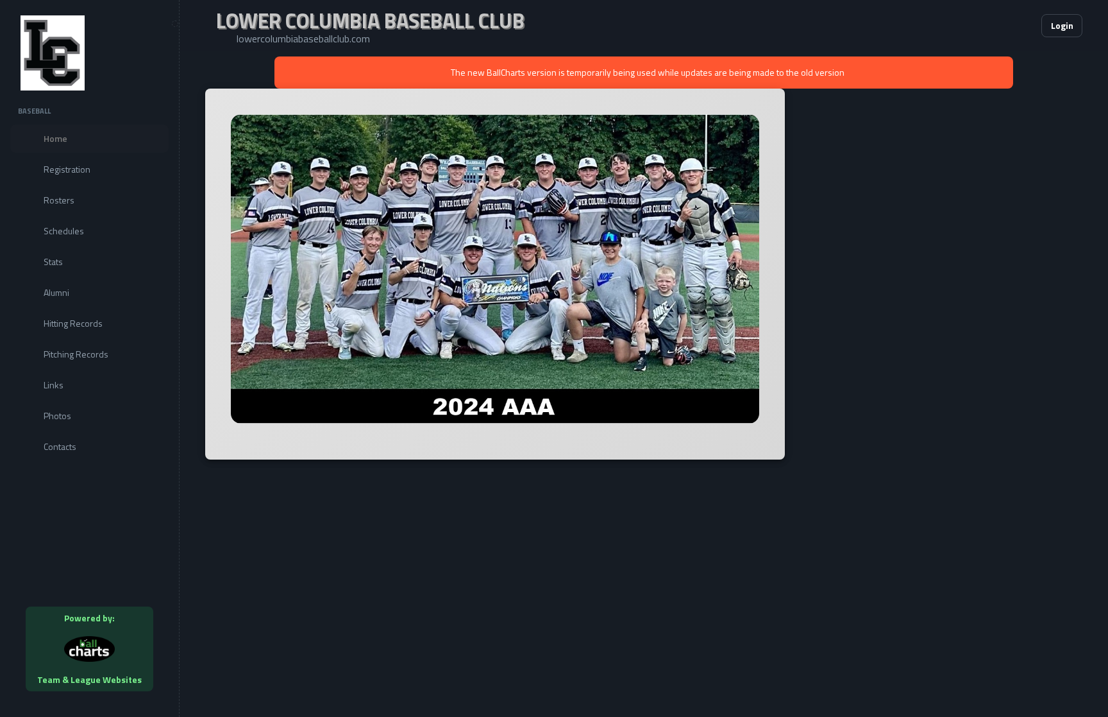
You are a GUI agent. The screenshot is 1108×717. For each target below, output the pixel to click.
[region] (89, 358)
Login (1062, 25)
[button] (992, 26)
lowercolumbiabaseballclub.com (303, 38)
